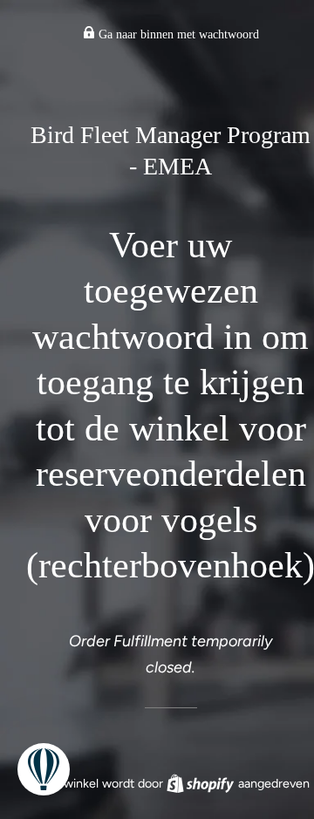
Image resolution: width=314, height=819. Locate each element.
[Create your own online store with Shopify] (202, 783)
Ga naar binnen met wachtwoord (177, 34)
